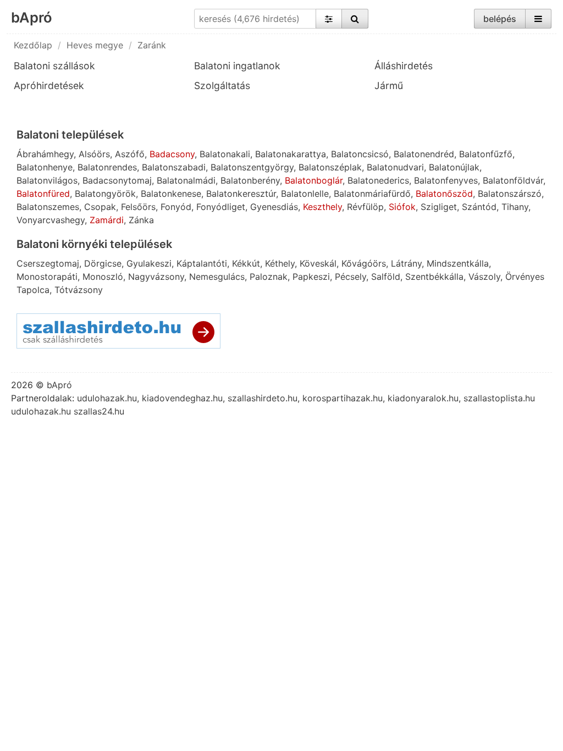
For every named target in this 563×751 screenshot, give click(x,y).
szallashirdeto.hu (262, 398)
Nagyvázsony (156, 276)
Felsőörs (138, 206)
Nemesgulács (217, 276)
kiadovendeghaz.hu (182, 398)
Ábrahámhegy (45, 153)
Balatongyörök (105, 193)
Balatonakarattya (290, 153)
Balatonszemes (47, 206)
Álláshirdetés (403, 65)
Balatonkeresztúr (241, 193)
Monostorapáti (47, 276)
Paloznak (269, 276)
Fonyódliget (220, 206)
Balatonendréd (424, 153)
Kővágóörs (363, 263)
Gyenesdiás (274, 206)
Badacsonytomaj (117, 180)
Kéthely (280, 263)
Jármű (388, 85)
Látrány (406, 263)
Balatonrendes (107, 167)
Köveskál (318, 263)
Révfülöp (365, 206)
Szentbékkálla (434, 276)
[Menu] (538, 19)
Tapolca (32, 289)
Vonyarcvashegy (50, 219)
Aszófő (130, 153)
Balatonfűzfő (485, 153)
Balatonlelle (305, 193)
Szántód (479, 206)
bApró (31, 17)
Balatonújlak (454, 167)
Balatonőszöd (444, 193)
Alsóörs (94, 153)
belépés (499, 18)
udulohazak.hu (107, 398)
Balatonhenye (44, 167)
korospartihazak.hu (342, 398)
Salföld (385, 276)
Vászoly (484, 276)
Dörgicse (103, 263)
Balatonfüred (43, 193)
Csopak (100, 206)
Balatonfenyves (446, 180)
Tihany (514, 206)
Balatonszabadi (174, 167)
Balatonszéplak (330, 167)
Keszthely (322, 206)
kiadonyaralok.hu (423, 398)
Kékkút (246, 263)
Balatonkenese (171, 193)
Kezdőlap (33, 45)
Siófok (402, 206)
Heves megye (95, 45)
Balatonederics (378, 180)
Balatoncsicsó (360, 153)
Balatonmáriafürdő (372, 193)
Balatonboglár (314, 180)
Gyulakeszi (149, 263)
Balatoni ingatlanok (237, 65)
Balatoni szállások (54, 65)
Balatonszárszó (510, 193)
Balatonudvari (395, 167)
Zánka (141, 219)
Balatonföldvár (513, 180)
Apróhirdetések (49, 85)
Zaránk (151, 45)
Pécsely (350, 276)
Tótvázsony (78, 289)
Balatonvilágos (47, 180)
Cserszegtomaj (47, 263)
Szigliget (439, 206)
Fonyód (176, 206)
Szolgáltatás (222, 85)
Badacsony (172, 153)
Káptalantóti (201, 263)
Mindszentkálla (458, 263)
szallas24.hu (99, 411)
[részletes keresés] (329, 19)
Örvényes (524, 276)
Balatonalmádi (186, 180)
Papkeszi (311, 276)
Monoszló (102, 276)
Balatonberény (250, 180)
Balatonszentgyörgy (252, 167)
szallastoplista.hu (499, 398)
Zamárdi (107, 219)
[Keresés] (354, 19)
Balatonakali (225, 153)
